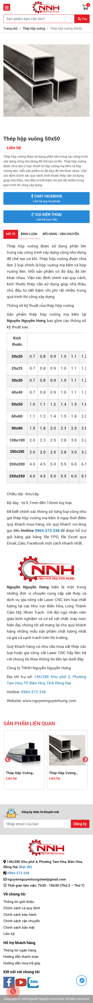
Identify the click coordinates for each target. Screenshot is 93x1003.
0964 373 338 (18, 873)
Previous (8, 759)
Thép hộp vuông (34, 28)
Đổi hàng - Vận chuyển (61, 234)
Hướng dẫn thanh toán (21, 956)
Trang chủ (10, 28)
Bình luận (29, 234)
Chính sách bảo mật (19, 927)
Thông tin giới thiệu (18, 901)
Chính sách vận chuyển (21, 920)
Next (85, 759)
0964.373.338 (47, 530)
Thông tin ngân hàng (19, 950)
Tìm (84, 19)
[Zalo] (33, 982)
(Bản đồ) (25, 866)
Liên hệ (9, 933)
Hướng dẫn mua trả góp (21, 963)
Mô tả (10, 234)
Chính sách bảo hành (20, 914)
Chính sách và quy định (21, 908)
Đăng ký (80, 823)
